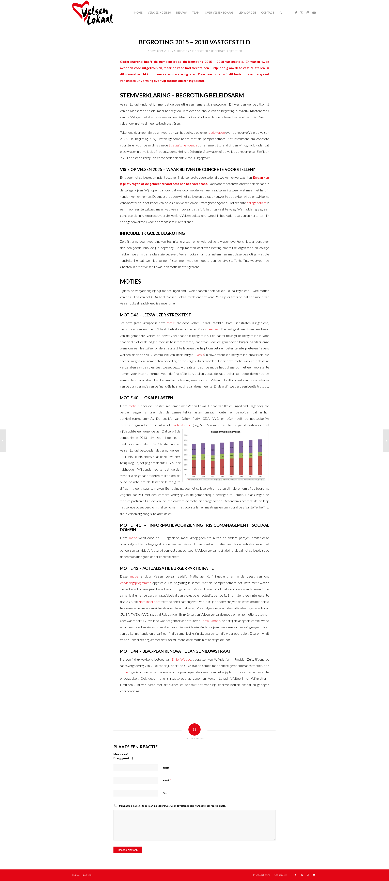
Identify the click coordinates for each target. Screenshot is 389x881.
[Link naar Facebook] (296, 13)
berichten (201, 50)
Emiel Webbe (181, 659)
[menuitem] (138, 12)
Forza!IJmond (210, 621)
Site (165, 793)
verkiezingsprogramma (135, 583)
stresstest (212, 329)
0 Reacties (181, 50)
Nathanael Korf (149, 601)
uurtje (214, 68)
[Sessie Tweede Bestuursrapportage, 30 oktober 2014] (3, 440)
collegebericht (256, 203)
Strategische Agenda (183, 145)
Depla (200, 355)
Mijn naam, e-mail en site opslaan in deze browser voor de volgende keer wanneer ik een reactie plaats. (172, 805)
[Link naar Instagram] (308, 13)
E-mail (167, 780)
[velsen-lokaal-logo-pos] (92, 12)
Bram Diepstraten (230, 50)
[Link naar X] (302, 13)
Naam (166, 767)
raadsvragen (216, 132)
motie (171, 323)
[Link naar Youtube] (314, 13)
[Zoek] (280, 12)
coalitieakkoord (181, 425)
